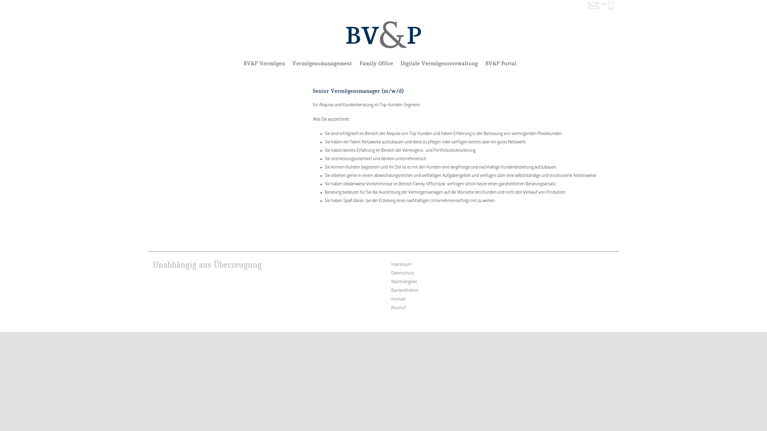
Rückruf (608, 6)
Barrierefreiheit (405, 291)
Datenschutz (402, 273)
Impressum (401, 264)
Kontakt (593, 6)
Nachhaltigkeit (404, 282)
